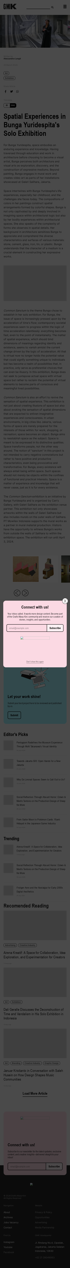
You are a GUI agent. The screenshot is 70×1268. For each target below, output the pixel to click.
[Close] (65, 601)
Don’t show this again (35, 661)
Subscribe (55, 628)
